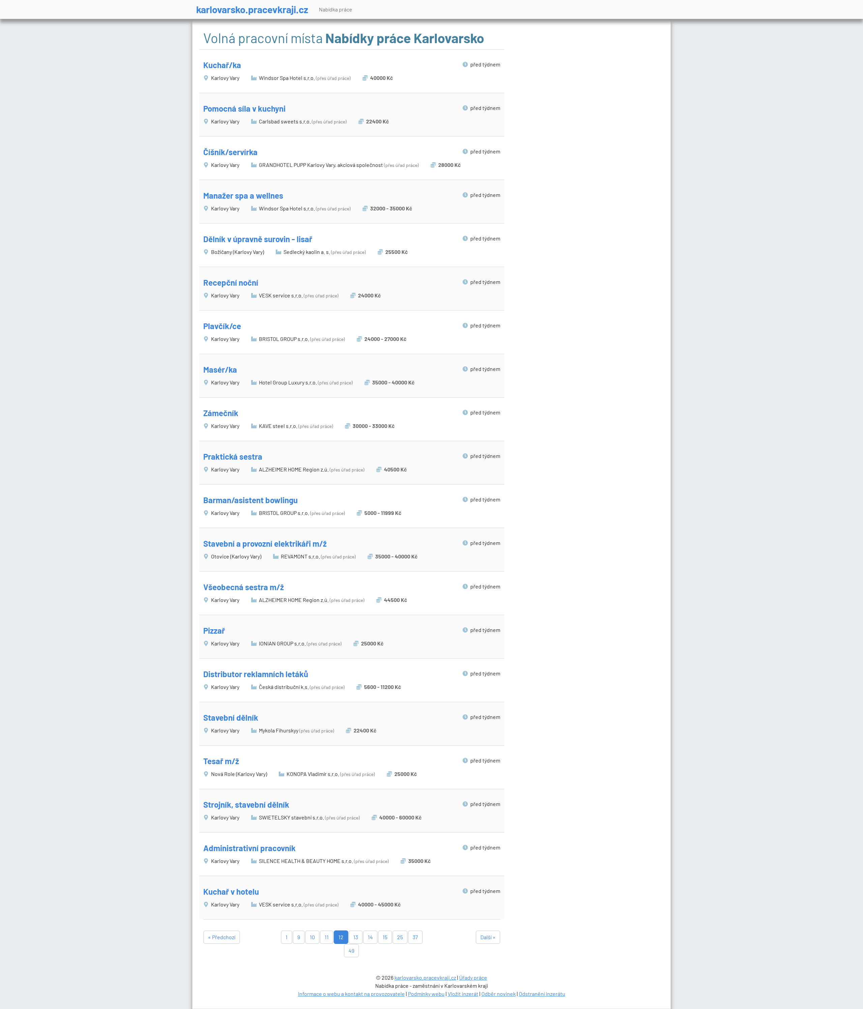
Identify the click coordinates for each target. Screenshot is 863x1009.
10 (312, 937)
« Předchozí (221, 937)
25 (400, 937)
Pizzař (214, 630)
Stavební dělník (230, 717)
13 (355, 937)
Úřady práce (473, 977)
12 (341, 937)
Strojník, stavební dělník (246, 804)
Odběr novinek (498, 993)
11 (327, 937)
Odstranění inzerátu (542, 993)
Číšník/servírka (230, 152)
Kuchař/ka (222, 65)
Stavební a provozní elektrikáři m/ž (265, 543)
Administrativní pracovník (249, 848)
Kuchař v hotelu (231, 891)
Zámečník (220, 413)
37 (415, 937)
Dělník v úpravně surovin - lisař (257, 239)
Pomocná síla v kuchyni (244, 108)
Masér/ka (220, 369)
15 (385, 937)
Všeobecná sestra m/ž (243, 587)
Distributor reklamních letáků (255, 674)
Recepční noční (230, 282)
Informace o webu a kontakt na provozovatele (351, 993)
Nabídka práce (335, 9)
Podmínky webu (426, 993)
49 (351, 950)
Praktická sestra (232, 456)
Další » (488, 937)
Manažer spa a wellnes (243, 195)
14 (370, 937)
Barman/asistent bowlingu (250, 500)
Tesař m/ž (221, 761)
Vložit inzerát (463, 993)
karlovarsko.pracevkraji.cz (252, 9)
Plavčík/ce (222, 326)
